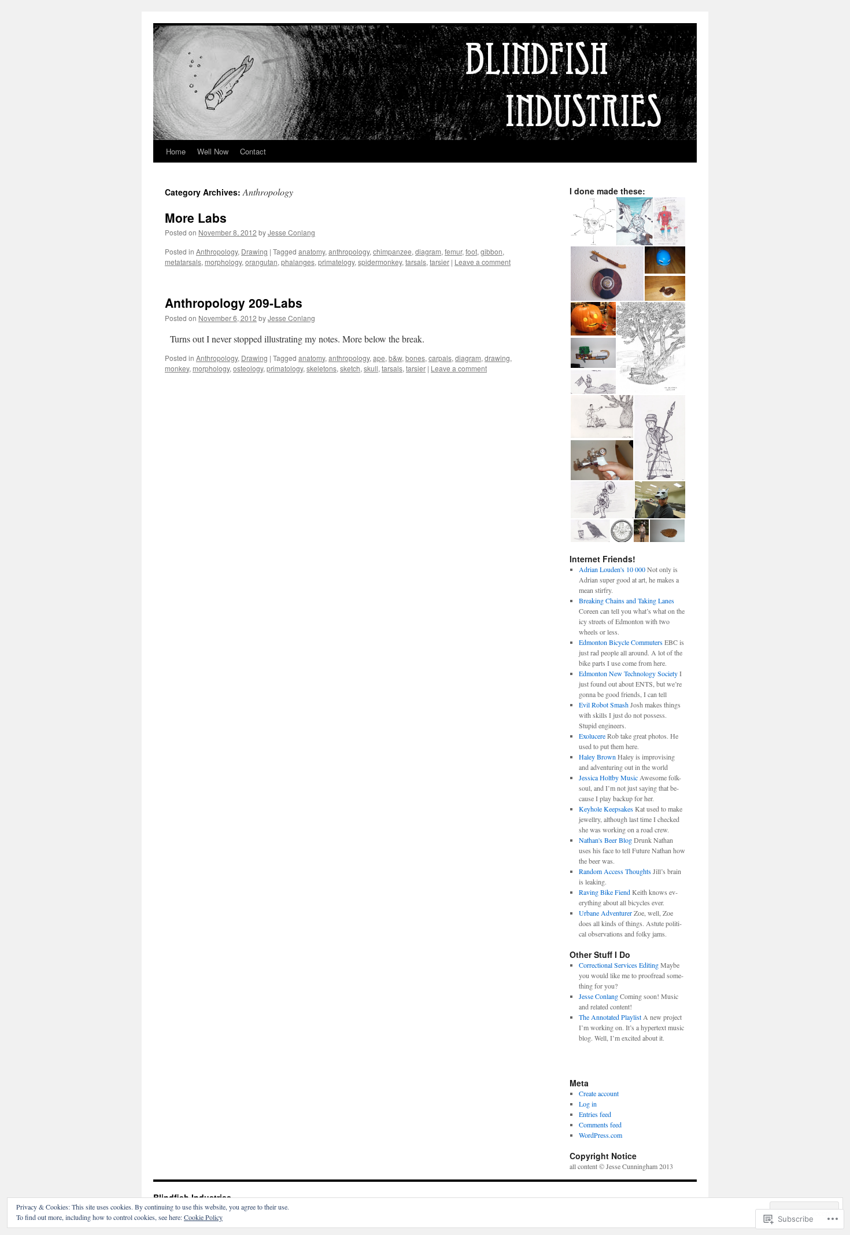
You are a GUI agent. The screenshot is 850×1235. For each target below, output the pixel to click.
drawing (497, 358)
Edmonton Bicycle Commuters (621, 642)
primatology (285, 368)
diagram (428, 251)
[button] (592, 221)
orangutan (261, 262)
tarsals (415, 262)
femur (453, 251)
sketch (350, 368)
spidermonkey (380, 262)
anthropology (348, 251)
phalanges (298, 262)
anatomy (311, 251)
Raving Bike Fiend (604, 892)
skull (371, 368)
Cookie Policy (203, 1217)
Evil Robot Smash (604, 704)
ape (379, 358)
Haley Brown (597, 756)
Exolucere (592, 735)
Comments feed (600, 1124)
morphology (223, 262)
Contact (253, 151)
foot (471, 251)
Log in (588, 1103)
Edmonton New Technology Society (628, 673)
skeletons (321, 368)
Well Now (212, 151)
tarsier (439, 262)
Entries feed (595, 1114)
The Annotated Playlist (610, 1017)
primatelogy (336, 262)
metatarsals (183, 262)
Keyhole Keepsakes (606, 808)
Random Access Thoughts (615, 871)
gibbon (491, 251)
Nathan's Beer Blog (605, 840)
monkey (177, 368)
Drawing (254, 251)
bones (415, 358)
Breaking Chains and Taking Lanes (626, 600)
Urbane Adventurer (605, 912)
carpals (440, 358)
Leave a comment (482, 262)
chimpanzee (392, 251)
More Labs (196, 217)
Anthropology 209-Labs (233, 302)
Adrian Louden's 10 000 (612, 569)
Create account (599, 1093)
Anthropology (217, 251)
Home (176, 151)
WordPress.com (600, 1135)
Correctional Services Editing (619, 964)
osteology (248, 368)
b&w (395, 358)
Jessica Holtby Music (608, 777)
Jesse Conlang (291, 232)
